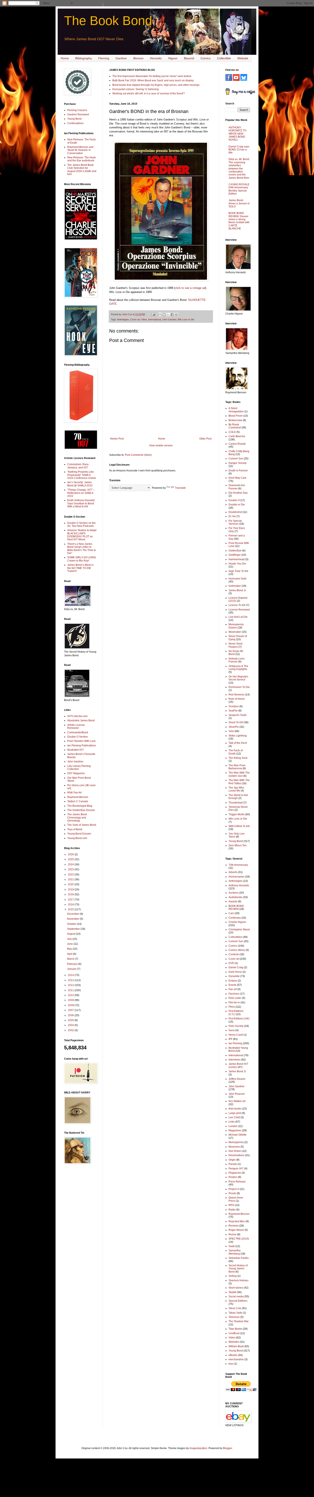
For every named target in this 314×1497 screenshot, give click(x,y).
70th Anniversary (238, 864)
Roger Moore (236, 1229)
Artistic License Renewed (76, 726)
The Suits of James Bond (81, 824)
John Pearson (237, 1093)
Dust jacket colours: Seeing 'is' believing (135, 89)
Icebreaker (235, 585)
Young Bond (74, 118)
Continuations (75, 123)
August (71, 933)
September (74, 928)
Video (232, 1337)
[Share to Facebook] (172, 314)
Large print (235, 1113)
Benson (138, 58)
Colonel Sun (236, 458)
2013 (71, 980)
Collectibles (235, 937)
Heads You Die (237, 563)
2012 (71, 985)
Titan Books (235, 1328)
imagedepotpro (198, 1448)
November (73, 918)
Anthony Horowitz (239, 885)
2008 (71, 1005)
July (69, 938)
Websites (234, 1341)
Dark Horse (235, 971)
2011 (71, 990)
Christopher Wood (239, 929)
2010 (71, 995)
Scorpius (234, 706)
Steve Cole (235, 1308)
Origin (232, 1159)
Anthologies (123, 319)
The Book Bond (108, 20)
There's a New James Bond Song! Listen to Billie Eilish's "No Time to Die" (81, 548)
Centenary (235, 917)
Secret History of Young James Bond (238, 1268)
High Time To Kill (238, 571)
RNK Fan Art (74, 792)
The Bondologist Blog (79, 805)
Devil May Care (238, 477)
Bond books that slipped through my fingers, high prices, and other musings (156, 84)
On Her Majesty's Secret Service (238, 678)
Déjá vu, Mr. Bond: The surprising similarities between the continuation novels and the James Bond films (239, 168)
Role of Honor (237, 698)
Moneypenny (236, 1142)
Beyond (189, 58)
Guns (232, 1030)
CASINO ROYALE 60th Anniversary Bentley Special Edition (239, 189)
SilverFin (234, 726)
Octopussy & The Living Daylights (238, 668)
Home (65, 58)
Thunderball (236, 802)
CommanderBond (77, 732)
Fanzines (234, 993)
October (72, 923)
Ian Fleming (235, 1043)
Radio (232, 1209)
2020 (71, 884)
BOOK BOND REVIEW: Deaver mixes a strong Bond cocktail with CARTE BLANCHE (239, 221)
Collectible (224, 58)
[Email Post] (153, 314)
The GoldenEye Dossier (81, 810)
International (154, 319)
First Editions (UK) (239, 1018)
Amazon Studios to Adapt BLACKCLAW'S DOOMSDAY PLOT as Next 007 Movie (81, 535)
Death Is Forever (238, 470)
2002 (71, 1030)
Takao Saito (235, 1312)
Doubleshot (235, 512)
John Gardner (169, 319)
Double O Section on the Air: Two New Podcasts (81, 524)
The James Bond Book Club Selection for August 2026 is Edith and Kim (81, 169)
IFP (230, 1039)
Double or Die (237, 504)
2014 (71, 975)
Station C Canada (77, 801)
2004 (71, 1025)
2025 (71, 859)
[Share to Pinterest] (176, 314)
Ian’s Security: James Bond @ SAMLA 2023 (79, 484)
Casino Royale (237, 443)
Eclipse (233, 980)
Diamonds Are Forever (237, 487)
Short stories (236, 1287)
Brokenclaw (235, 420)
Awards (233, 901)
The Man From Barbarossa (237, 767)
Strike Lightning (238, 735)
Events (232, 984)
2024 (71, 864)
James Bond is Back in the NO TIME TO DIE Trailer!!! (80, 568)
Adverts (233, 872)
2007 (71, 1010)
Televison (234, 1317)
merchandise (236, 1359)
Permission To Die (239, 687)
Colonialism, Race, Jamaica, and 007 (78, 466)
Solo (231, 731)
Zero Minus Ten (238, 845)
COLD (232, 432)
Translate (180, 487)
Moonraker (235, 631)
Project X (234, 1189)
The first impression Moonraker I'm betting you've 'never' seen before (151, 76)
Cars (231, 913)
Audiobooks (235, 897)
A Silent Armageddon (236, 410)
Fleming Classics (77, 110)
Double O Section (77, 736)
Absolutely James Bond (81, 720)
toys (231, 1363)
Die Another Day (238, 492)
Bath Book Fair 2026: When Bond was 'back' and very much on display (153, 80)
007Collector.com (77, 716)
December (73, 913)
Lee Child (234, 1117)
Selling (233, 1275)
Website (242, 58)
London (233, 1126)
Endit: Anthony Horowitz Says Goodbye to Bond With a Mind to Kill (81, 503)
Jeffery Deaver (237, 1078)
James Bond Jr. (237, 590)
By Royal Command (235, 426)
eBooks (233, 1355)
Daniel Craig (236, 967)
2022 (71, 874)
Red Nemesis (236, 694)
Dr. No (232, 516)
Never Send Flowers (235, 645)
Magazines (235, 1130)
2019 (71, 889)
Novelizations (236, 1155)
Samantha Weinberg (235, 1252)
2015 (71, 909)
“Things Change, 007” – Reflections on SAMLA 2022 (81, 493)
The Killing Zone (238, 757)
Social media (236, 1296)
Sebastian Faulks (239, 1257)
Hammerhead (237, 559)
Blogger (227, 1448)
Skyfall (232, 1292)
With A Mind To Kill (239, 826)
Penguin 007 (236, 1168)
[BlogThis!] (164, 314)
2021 (71, 879)
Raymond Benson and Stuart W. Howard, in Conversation (80, 150)
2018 (71, 894)
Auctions (234, 892)
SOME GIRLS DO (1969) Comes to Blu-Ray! (81, 559)
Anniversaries (237, 876)
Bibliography (83, 58)
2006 (71, 1015)
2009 (71, 1000)
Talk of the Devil (238, 742)
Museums (234, 1146)
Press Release (237, 1181)
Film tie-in (234, 1002)
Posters (233, 1177)
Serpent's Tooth (238, 715)
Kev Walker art (237, 1101)
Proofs (232, 1193)
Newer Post (117, 438)
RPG (231, 1205)
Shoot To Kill (236, 722)
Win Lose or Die (186, 319)
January (72, 968)
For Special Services (235, 522)
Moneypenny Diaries (236, 626)
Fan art (233, 989)
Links (232, 1121)
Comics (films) (237, 950)
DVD (231, 963)
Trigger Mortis (237, 814)
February (72, 963)
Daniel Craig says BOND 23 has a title (239, 149)
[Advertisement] (77, 1235)
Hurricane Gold (237, 578)
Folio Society (236, 1026)
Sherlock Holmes (238, 1280)
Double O (234, 500)
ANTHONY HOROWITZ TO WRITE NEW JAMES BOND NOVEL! (237, 133)
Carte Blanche (237, 436)
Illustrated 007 (75, 749)
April (70, 953)
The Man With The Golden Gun (239, 774)
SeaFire (233, 710)
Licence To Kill (237, 605)
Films (144, 319)
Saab (232, 1246)
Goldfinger (235, 554)
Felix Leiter (235, 998)
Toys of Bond (74, 829)
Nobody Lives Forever (237, 660)
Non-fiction (235, 1150)
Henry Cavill (236, 1034)
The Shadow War (239, 1321)
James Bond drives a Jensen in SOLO (239, 203)
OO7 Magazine (76, 773)
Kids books (235, 1108)
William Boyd (236, 1346)
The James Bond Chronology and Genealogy (77, 817)
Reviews (234, 1225)
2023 (71, 869)
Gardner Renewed (78, 114)
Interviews (234, 1059)
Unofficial (234, 1333)
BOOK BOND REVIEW (236, 907)
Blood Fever (236, 415)
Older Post (205, 438)
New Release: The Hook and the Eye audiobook (81, 159)
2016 (71, 904)
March (71, 958)
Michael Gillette (238, 1134)
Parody (233, 1164)
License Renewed (239, 609)
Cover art (135, 319)
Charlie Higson (237, 922)
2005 (71, 1020)
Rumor (232, 1234)
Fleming (103, 58)
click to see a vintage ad (190, 288)
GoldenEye (235, 550)
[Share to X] (168, 314)
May (70, 948)
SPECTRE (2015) (239, 1238)
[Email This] (160, 314)
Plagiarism (235, 1172)
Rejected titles (237, 1221)
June (70, 943)
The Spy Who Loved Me (236, 789)
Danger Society (238, 463)
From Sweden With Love (81, 741)
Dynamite (234, 976)
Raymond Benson (77, 797)
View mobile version (161, 445)
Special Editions (238, 1300)
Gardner (121, 58)
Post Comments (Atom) (138, 454)
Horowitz (156, 58)
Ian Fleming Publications (81, 745)
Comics (206, 58)
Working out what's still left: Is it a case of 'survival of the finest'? (148, 93)
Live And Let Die (238, 616)
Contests (234, 954)
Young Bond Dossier (79, 833)
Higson (173, 58)
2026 (71, 854)
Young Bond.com (77, 838)
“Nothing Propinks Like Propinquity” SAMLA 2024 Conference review (81, 475)
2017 (71, 899)
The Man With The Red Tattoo (239, 782)
